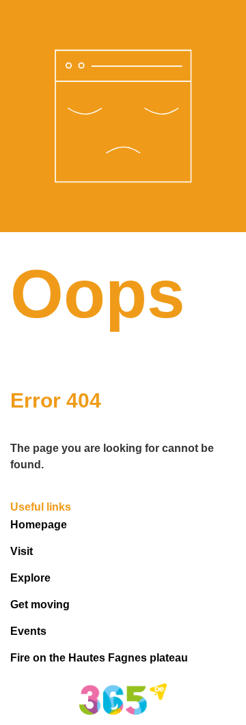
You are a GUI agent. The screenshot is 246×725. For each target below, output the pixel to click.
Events (28, 631)
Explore (30, 578)
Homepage (38, 524)
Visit (21, 551)
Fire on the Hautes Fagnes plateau (99, 658)
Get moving (40, 604)
